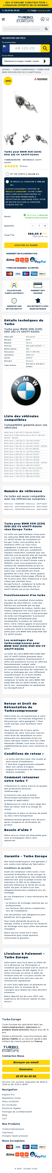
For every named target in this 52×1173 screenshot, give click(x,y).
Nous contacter (10, 1101)
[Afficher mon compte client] (43, 19)
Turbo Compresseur (24, 69)
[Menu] (3, 19)
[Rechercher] (45, 48)
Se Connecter (9, 1105)
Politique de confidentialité (17, 1112)
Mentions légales (11, 1108)
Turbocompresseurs (13, 1129)
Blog (4, 1115)
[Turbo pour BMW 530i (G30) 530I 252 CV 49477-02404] (10, 139)
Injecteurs (7, 1132)
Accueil (6, 69)
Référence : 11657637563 (14, 509)
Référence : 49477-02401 (36, 504)
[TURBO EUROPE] (25, 19)
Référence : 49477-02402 (36, 509)
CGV (4, 1118)
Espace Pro (8, 1094)
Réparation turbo (11, 1098)
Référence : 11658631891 (14, 504)
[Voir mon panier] (47, 19)
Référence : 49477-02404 (15, 507)
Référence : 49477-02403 (36, 507)
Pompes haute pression (15, 1136)
